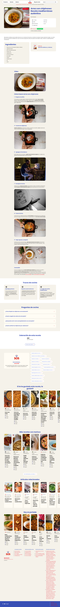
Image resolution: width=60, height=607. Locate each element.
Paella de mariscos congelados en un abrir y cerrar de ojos (44, 458)
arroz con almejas (28, 274)
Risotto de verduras (49, 537)
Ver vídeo (25, 8)
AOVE (7, 61)
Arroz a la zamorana (25, 414)
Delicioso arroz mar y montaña (35, 458)
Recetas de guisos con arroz (36, 367)
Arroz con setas (7, 413)
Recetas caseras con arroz (36, 353)
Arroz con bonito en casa (52, 414)
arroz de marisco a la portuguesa (39, 274)
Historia (17, 2)
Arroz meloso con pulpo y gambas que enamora (52, 459)
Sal (7, 60)
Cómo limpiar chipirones (27, 502)
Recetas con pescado (45, 358)
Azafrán (8, 57)
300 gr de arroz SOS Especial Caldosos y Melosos (14, 47)
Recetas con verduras (35, 361)
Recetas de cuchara (46, 364)
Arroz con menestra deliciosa (34, 414)
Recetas (11, 2)
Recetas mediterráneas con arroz (37, 375)
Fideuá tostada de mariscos (34, 538)
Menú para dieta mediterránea (18, 500)
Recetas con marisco (35, 358)
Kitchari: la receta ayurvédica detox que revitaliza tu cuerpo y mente (44, 418)
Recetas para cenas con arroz (36, 378)
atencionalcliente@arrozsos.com (8, 559)
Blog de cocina (37, 2)
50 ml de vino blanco (10, 54)
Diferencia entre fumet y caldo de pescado (35, 503)
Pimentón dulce (9, 58)
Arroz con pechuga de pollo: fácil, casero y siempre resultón (17, 416)
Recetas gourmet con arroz (36, 372)
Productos (5, 2)
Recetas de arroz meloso (36, 364)
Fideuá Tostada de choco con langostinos (18, 538)
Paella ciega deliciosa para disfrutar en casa (25, 459)
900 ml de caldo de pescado (11, 50)
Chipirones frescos (10, 48)
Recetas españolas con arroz (48, 367)
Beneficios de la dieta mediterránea (8, 500)
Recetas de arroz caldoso (25, 4)
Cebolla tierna (9, 53)
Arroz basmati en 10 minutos (41, 539)
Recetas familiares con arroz (47, 369)
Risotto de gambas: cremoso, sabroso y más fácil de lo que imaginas (17, 461)
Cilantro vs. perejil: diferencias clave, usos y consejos (52, 501)
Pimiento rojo (9, 51)
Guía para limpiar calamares (43, 501)
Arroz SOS (17, 4)
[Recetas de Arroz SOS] (30, 2)
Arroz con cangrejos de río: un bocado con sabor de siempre (7, 459)
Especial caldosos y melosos (45, 47)
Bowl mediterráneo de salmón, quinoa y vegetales (8, 537)
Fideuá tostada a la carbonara (26, 538)
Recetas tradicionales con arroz (37, 381)
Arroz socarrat (56, 536)
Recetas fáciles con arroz (36, 369)
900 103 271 (6, 558)
